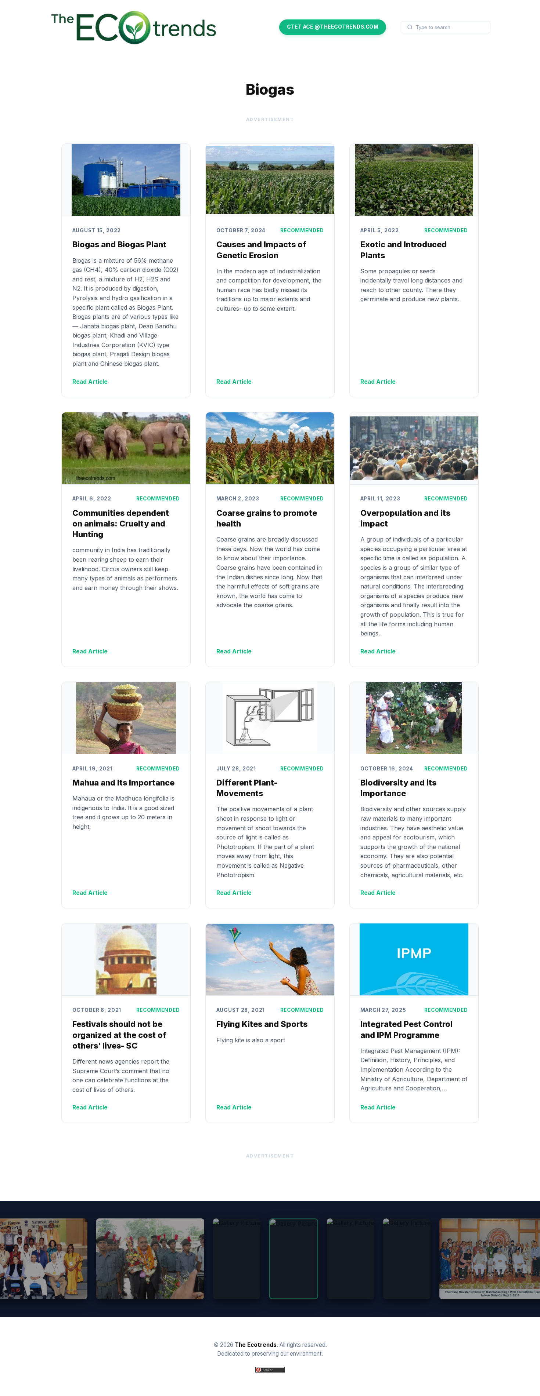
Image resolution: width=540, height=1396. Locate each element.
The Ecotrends (256, 1344)
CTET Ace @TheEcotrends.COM (332, 27)
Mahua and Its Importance (123, 782)
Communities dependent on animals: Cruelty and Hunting (120, 523)
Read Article (90, 381)
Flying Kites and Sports (261, 1024)
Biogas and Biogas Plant (119, 244)
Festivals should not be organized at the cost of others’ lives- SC (119, 1034)
